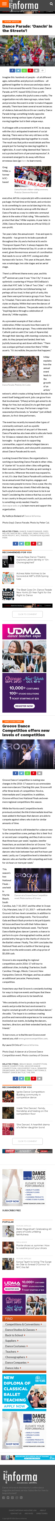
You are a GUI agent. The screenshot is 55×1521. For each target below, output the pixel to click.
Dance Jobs (12, 1368)
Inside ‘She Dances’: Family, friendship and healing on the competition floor (32, 1111)
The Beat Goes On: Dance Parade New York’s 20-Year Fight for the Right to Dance (34, 593)
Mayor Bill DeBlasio (21, 533)
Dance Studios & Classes (20, 1329)
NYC (18, 535)
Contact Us (16, 1513)
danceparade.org (11, 505)
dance (23, 531)
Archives (29, 1513)
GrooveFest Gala (26, 1068)
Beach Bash (26, 1064)
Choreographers (15, 1357)
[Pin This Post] (30, 69)
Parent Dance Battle (13, 1072)
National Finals (25, 1070)
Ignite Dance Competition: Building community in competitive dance (30, 1095)
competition (40, 1064)
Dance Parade (34, 531)
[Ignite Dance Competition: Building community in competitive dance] (8, 1096)
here (24, 160)
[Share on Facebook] (12, 69)
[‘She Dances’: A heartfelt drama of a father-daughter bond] (8, 1129)
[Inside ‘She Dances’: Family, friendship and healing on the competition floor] (8, 1113)
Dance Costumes (15, 1346)
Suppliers (10, 1340)
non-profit (8, 535)
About (43, 1510)
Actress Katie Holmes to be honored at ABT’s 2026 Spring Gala (32, 576)
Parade (24, 535)
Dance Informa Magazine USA (23, 1510)
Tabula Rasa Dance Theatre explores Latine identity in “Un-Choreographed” (32, 560)
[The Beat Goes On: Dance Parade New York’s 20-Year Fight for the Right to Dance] (8, 594)
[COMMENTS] (42, 69)
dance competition (13, 1066)
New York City (41, 533)
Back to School (14, 1335)
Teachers (10, 1351)
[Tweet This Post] (18, 69)
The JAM (30, 1072)
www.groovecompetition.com (33, 1038)
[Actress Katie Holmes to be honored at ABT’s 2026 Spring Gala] (8, 578)
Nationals (40, 1070)
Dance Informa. (32, 515)
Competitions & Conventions (22, 1324)
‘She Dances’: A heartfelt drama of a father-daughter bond (33, 1126)
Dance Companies (16, 1362)
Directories (41, 1513)
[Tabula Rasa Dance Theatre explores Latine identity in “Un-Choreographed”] (8, 562)
